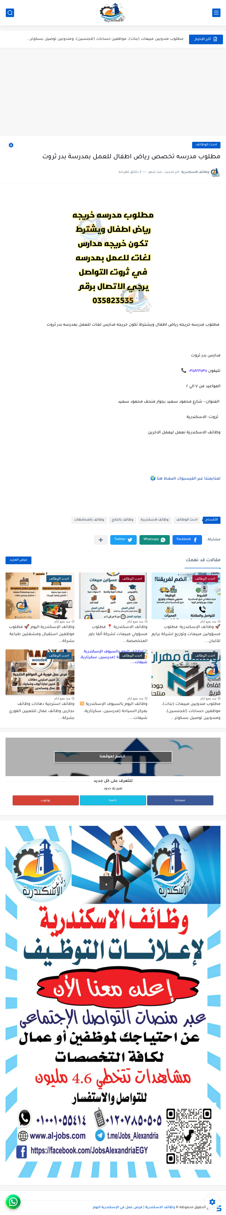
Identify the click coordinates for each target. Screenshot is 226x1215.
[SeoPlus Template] (218, 1207)
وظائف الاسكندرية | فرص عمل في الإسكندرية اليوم (134, 1208)
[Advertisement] (113, 91)
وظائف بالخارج (122, 520)
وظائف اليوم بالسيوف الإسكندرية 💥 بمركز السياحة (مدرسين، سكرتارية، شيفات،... (113, 711)
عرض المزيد (18, 560)
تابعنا (113, 800)
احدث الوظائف (206, 145)
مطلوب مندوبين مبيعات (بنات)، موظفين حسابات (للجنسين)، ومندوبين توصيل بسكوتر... (105, 39)
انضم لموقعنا (112, 757)
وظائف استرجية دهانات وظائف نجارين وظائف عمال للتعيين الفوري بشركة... (41, 711)
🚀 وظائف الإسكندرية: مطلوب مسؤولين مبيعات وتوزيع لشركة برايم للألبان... (186, 634)
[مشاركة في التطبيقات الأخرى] (100, 540)
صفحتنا (179, 800)
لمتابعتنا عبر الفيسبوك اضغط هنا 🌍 (185, 479)
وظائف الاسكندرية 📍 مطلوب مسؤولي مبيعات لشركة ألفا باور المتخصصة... (117, 634)
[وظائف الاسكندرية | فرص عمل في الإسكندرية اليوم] (113, 12)
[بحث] (10, 13)
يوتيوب (45, 800)
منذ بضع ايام (208, 621)
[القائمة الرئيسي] (216, 13)
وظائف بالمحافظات (89, 520)
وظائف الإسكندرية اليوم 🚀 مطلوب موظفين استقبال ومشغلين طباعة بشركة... (41, 634)
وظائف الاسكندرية (155, 520)
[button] (187, 540)
